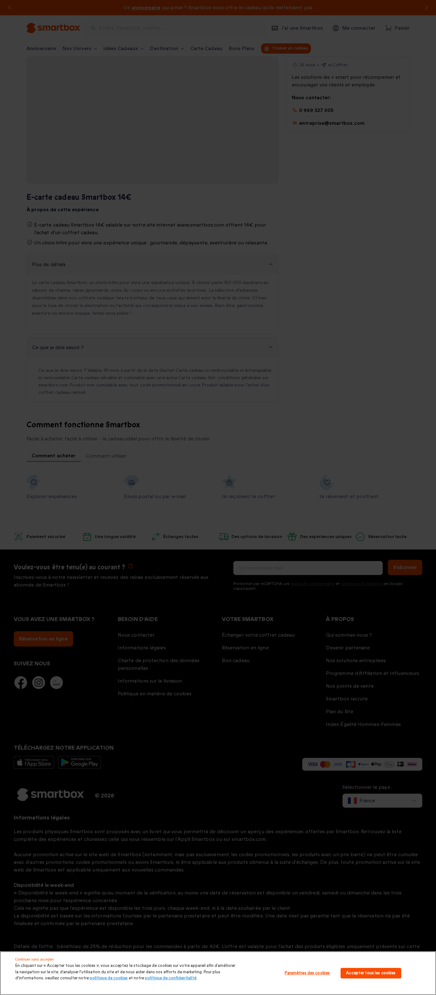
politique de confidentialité (171, 978)
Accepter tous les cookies (370, 973)
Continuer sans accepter (34, 959)
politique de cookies (109, 978)
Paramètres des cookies (307, 973)
